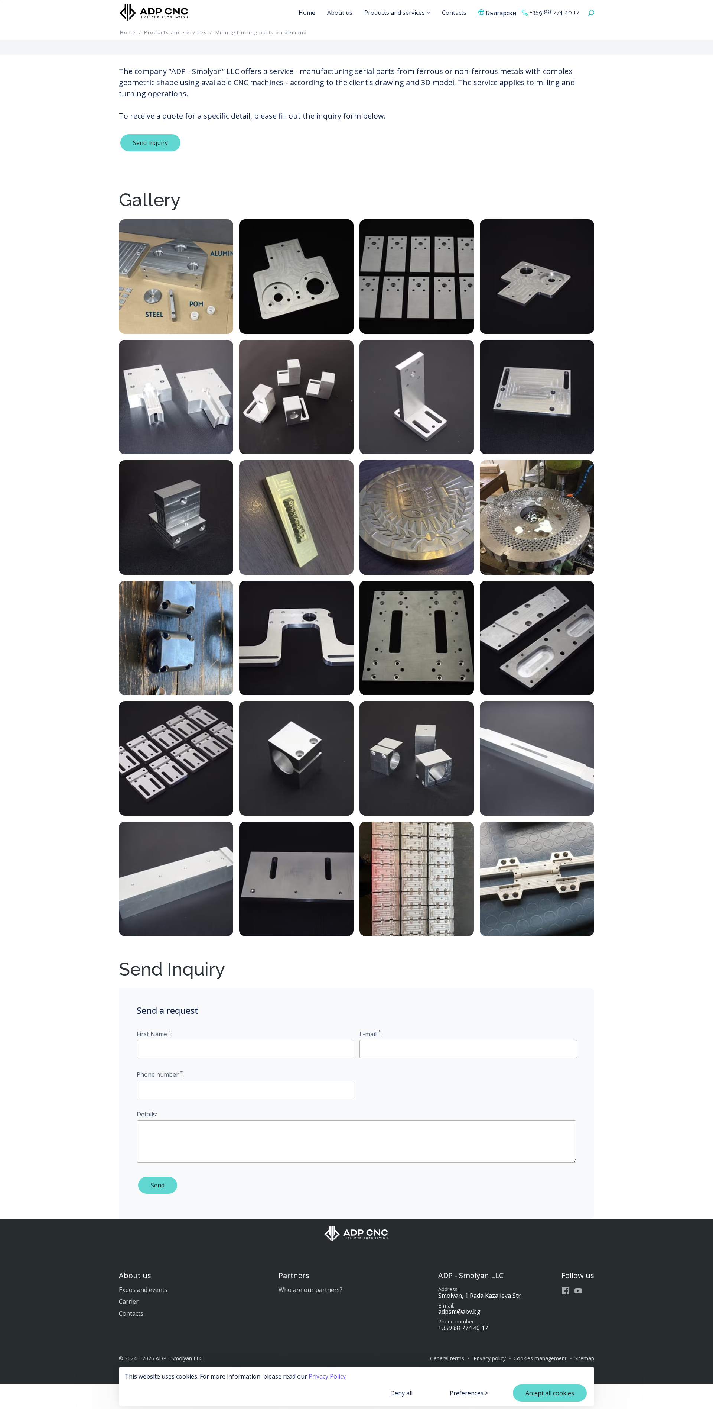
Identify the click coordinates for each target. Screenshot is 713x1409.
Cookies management (540, 1358)
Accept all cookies (549, 1393)
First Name (154, 1033)
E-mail (370, 1033)
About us (339, 13)
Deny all (401, 1393)
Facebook (565, 1291)
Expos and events (143, 1290)
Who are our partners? (310, 1290)
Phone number (160, 1073)
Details (146, 1114)
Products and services (394, 13)
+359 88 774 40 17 (554, 13)
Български (501, 12)
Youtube (578, 1291)
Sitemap (584, 1358)
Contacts (454, 13)
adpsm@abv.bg (459, 1312)
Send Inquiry (150, 143)
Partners (294, 1275)
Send (158, 1185)
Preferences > (469, 1393)
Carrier (129, 1301)
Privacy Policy (327, 1376)
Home (307, 13)
